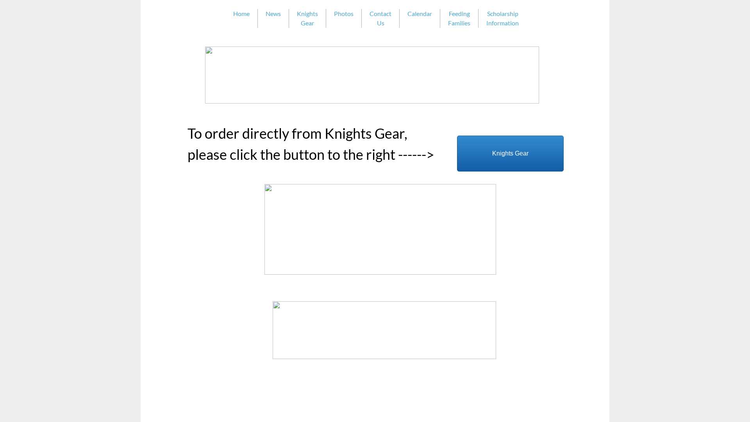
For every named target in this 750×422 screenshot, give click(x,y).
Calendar (419, 13)
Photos (344, 13)
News (273, 13)
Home (241, 13)
